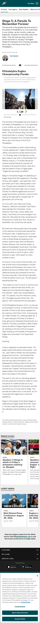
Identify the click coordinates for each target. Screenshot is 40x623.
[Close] (37, 575)
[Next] (26, 111)
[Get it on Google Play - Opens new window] (27, 568)
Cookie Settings (20, 606)
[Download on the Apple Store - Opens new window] (12, 567)
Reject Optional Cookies (20, 613)
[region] (20, 598)
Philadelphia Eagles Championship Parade (15, 72)
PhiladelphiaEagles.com (22, 536)
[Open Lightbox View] (20, 103)
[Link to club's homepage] (4, 2)
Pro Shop (31, 3)
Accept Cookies (20, 619)
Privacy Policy (25, 602)
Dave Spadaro (14, 56)
